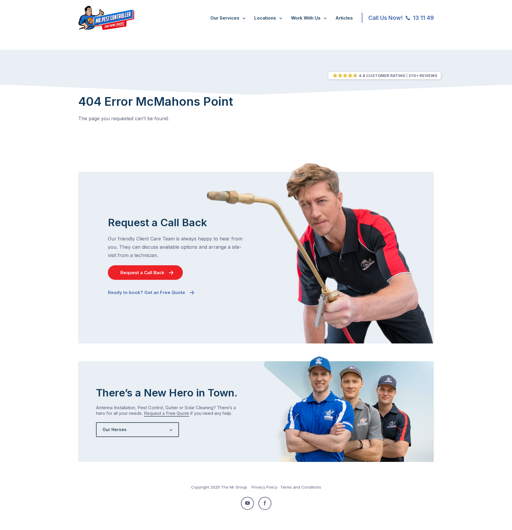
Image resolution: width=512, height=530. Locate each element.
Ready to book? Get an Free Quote (146, 292)
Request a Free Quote (166, 413)
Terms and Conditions (300, 487)
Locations (265, 18)
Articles (344, 18)
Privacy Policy (264, 487)
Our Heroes (115, 429)
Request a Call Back (142, 272)
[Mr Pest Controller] (106, 29)
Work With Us (306, 18)
